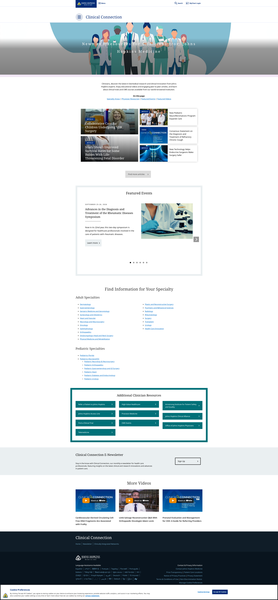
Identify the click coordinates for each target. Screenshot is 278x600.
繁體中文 (95, 569)
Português (133, 569)
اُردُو (96, 579)
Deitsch (117, 579)
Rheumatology (151, 315)
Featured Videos (164, 99)
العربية (108, 575)
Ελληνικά (134, 575)
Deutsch (116, 575)
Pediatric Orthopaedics (93, 365)
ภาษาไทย (88, 579)
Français (105, 569)
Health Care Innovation (154, 328)
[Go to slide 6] (146, 262)
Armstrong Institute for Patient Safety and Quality (180, 405)
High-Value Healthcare (131, 404)
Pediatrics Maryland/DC (89, 359)
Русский (123, 568)
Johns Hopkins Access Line (89, 413)
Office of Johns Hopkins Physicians (179, 425)
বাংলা (138, 572)
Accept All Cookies (219, 592)
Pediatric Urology (91, 379)
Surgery (148, 318)
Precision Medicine (129, 413)
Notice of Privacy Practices (175, 576)
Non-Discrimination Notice (191, 579)
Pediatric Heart (90, 372)
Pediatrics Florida (87, 355)
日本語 (78, 575)
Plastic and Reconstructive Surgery (159, 304)
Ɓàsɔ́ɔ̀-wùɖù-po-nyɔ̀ (102, 572)
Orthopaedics (85, 332)
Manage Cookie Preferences (190, 582)
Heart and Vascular (88, 318)
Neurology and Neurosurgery (92, 321)
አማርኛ (87, 569)
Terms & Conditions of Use (167, 579)
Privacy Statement (195, 576)
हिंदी (110, 579)
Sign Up (181, 461)
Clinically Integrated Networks (106, 544)
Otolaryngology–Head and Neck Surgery (96, 335)
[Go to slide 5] (143, 262)
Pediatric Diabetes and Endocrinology (99, 375)
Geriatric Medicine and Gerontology (94, 311)
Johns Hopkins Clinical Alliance (177, 416)
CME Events (126, 423)
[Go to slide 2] (133, 262)
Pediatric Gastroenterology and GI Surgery (101, 368)
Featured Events (148, 99)
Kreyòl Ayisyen (97, 575)
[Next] (196, 239)
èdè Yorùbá (129, 572)
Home (78, 544)
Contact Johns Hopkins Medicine (189, 569)
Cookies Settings (203, 592)
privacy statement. (92, 596)
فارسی (103, 579)
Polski (124, 575)
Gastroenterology (87, 308)
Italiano (79, 572)
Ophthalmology (86, 328)
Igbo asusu (117, 572)
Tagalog (114, 569)
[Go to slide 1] (130, 262)
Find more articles (136, 174)
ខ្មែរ (124, 579)
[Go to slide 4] (140, 262)
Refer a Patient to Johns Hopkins (91, 404)
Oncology (84, 325)
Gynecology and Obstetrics (91, 315)
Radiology (149, 311)
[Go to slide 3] (137, 262)
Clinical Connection (104, 17)
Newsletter (87, 544)
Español (79, 569)
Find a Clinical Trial (85, 423)
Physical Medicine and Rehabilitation (95, 339)
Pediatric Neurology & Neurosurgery (99, 361)
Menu (101, 4)
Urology (148, 325)
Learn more (92, 243)
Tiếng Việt (88, 572)
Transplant (149, 321)
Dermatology (85, 304)
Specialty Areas (113, 99)
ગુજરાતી (79, 579)
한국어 (86, 575)
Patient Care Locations (193, 572)
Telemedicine (83, 432)
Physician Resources (130, 99)
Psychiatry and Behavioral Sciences (159, 308)
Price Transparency (174, 572)
